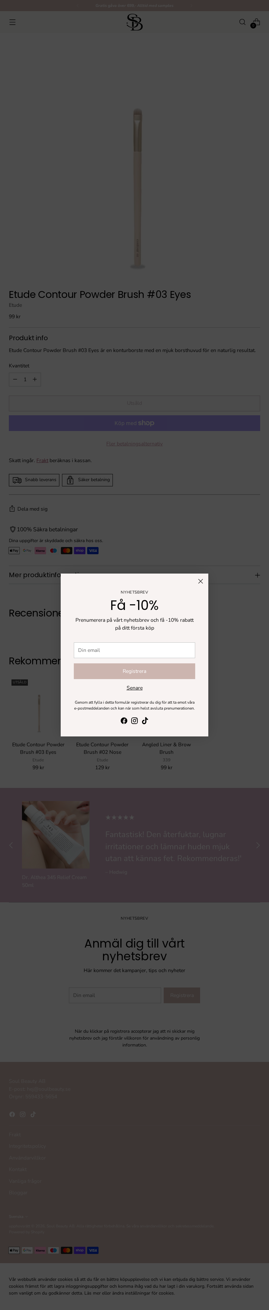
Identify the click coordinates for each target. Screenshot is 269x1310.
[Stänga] (201, 581)
